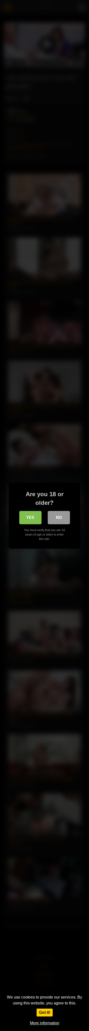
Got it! (44, 1012)
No (59, 517)
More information (44, 1023)
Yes (30, 517)
